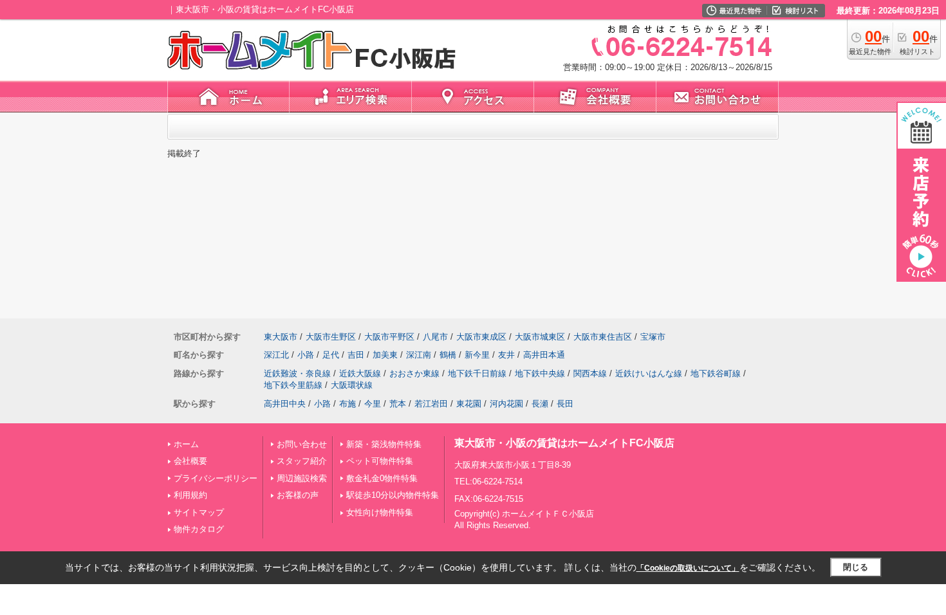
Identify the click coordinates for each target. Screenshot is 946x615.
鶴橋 (448, 355)
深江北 (276, 355)
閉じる (855, 567)
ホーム (186, 444)
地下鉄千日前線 (477, 373)
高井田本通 (544, 355)
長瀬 (540, 403)
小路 (305, 355)
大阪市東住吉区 (602, 337)
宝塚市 (652, 337)
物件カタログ (199, 529)
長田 (565, 403)
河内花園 (506, 403)
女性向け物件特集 (379, 512)
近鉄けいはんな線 (648, 373)
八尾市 (435, 337)
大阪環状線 (352, 385)
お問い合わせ (302, 444)
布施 (347, 403)
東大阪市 (280, 337)
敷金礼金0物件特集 (382, 478)
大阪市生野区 (331, 337)
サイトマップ (199, 512)
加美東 (385, 355)
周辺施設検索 (302, 478)
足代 (330, 355)
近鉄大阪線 (360, 373)
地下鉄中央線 (540, 373)
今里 (372, 403)
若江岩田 (431, 403)
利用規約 (190, 495)
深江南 (418, 355)
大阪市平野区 (389, 337)
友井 (506, 355)
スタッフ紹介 (302, 461)
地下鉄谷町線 (716, 373)
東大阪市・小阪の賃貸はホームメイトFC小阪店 (564, 442)
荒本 (397, 403)
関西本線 (590, 373)
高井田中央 (285, 403)
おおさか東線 (414, 373)
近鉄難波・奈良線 (297, 373)
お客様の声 (298, 495)
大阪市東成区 (481, 337)
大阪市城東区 (540, 337)
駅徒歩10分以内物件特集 (392, 495)
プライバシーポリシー (215, 478)
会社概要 (190, 461)
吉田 (356, 355)
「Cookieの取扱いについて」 (687, 568)
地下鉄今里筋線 (293, 385)
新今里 (477, 355)
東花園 (468, 403)
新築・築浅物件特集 (384, 444)
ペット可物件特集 (379, 461)
